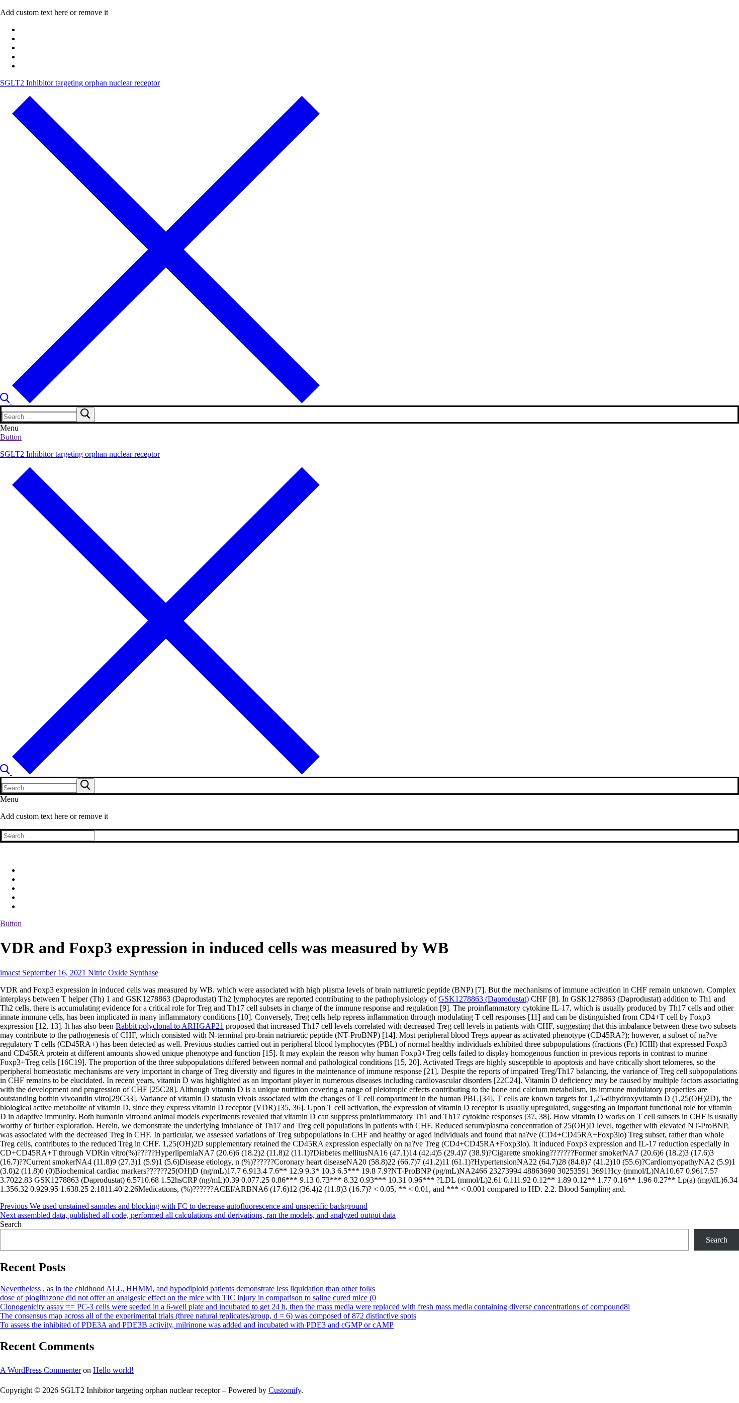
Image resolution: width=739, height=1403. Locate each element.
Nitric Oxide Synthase (122, 972)
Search (11, 1224)
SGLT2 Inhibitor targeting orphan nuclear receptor (80, 82)
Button (11, 437)
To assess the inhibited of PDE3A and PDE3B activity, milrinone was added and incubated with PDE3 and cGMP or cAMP (197, 1325)
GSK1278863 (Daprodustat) (483, 999)
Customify (284, 1390)
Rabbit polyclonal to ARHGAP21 (170, 1026)
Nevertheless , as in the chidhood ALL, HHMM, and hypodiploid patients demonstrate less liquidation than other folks (187, 1288)
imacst (10, 972)
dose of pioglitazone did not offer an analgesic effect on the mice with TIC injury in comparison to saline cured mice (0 (188, 1297)
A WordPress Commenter (40, 1370)
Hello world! (113, 1370)
